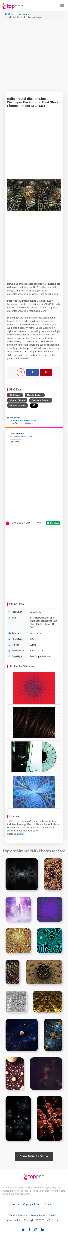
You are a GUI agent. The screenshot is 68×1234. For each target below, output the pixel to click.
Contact (48, 1204)
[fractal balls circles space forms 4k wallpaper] (46, 1073)
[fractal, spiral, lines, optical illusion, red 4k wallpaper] (34, 687)
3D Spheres (15, 395)
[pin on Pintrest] (33, 862)
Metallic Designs (34, 395)
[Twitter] (23, 1230)
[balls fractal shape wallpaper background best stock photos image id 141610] (44, 972)
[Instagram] (35, 1230)
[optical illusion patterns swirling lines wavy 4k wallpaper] (49, 941)
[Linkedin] (42, 1230)
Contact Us (19, 834)
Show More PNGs (32, 1156)
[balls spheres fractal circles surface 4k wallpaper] (15, 1073)
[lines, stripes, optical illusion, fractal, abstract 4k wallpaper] (34, 722)
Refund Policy (13, 1220)
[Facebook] (32, 372)
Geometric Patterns (40, 400)
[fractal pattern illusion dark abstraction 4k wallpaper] (22, 874)
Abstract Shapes (17, 400)
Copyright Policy (32, 1204)
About (16, 1204)
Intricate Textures (17, 405)
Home (10, 14)
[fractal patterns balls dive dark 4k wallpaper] (18, 1118)
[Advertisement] (34, 57)
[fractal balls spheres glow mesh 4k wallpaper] (53, 1035)
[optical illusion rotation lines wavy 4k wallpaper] (18, 941)
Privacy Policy (38, 1215)
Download (54, 523)
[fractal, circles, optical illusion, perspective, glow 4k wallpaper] (34, 791)
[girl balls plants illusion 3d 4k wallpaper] (18, 909)
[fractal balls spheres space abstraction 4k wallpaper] (22, 1035)
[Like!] (21, 372)
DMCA (52, 1215)
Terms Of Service (18, 1215)
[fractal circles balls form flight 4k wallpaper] (49, 1118)
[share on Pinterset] (46, 372)
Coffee (16, 442)
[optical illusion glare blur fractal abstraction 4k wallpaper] (53, 874)
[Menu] (62, 5)
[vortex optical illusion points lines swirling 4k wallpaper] (49, 909)
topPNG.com (51, 1220)
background (24, 14)
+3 (33, 405)
